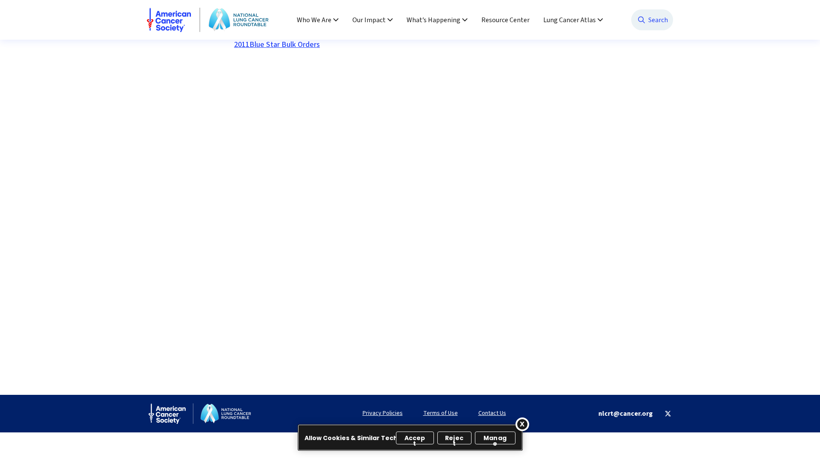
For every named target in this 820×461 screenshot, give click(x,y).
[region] (410, 437)
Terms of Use (440, 413)
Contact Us (492, 413)
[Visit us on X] (668, 413)
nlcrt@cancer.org (625, 413)
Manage (495, 439)
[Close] (522, 424)
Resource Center (505, 20)
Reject (454, 439)
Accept (414, 439)
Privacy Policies (383, 413)
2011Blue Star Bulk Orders (277, 44)
